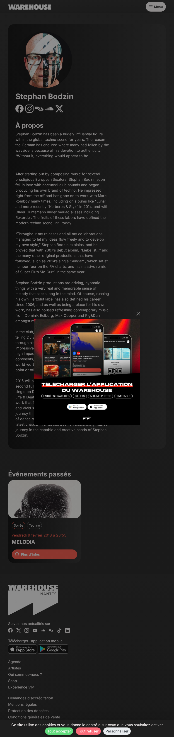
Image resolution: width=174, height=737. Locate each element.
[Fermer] (138, 313)
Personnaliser (117, 731)
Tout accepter (59, 731)
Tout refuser (88, 731)
